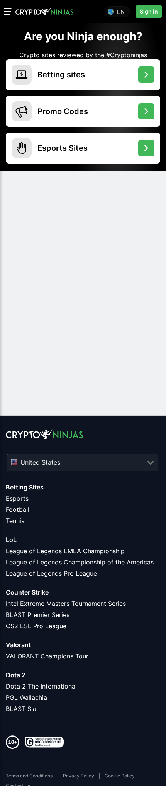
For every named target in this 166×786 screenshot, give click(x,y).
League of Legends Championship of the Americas (80, 562)
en (121, 11)
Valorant (18, 645)
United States (40, 462)
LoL (11, 540)
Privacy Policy (78, 776)
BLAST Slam (24, 709)
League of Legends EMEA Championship (65, 551)
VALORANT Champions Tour (47, 656)
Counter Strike (27, 592)
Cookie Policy (120, 776)
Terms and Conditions (29, 776)
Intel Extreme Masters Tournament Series (66, 603)
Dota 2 (15, 675)
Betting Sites (25, 487)
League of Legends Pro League (51, 573)
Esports (17, 498)
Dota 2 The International (41, 686)
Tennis (15, 521)
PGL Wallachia (26, 697)
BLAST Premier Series (37, 615)
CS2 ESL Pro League (36, 626)
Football (17, 509)
